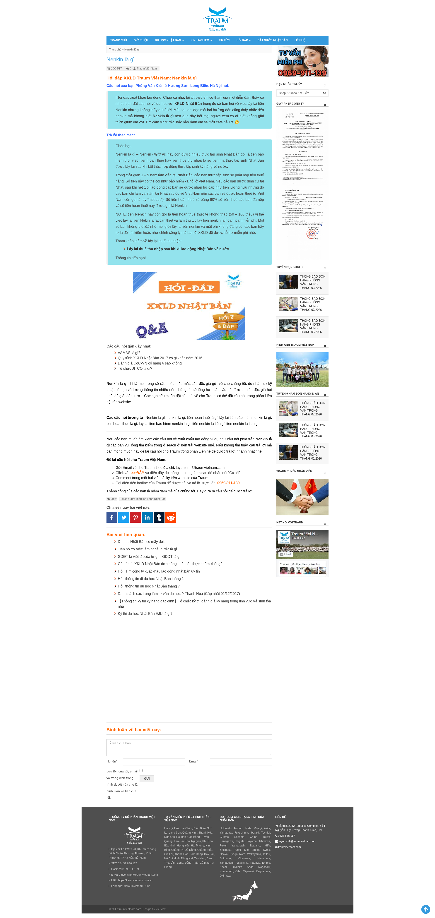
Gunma (224, 837)
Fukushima (241, 832)
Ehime (266, 862)
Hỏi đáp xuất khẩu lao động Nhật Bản (142, 499)
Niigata (240, 841)
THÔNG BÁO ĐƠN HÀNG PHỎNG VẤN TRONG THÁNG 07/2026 (312, 304)
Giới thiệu (141, 40)
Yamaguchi (227, 862)
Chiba (253, 837)
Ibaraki (255, 832)
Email (193, 761)
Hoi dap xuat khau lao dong (138, 97)
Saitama (239, 837)
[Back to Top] (424, 909)
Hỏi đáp (243, 40)
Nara (242, 854)
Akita (267, 828)
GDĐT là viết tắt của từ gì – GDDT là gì (149, 556)
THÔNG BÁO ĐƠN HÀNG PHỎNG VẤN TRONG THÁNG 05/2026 (312, 326)
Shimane (225, 858)
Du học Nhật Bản (168, 40)
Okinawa (225, 875)
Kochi (223, 867)
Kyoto (266, 849)
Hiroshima (263, 858)
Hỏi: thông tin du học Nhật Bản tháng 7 (149, 586)
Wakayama (254, 854)
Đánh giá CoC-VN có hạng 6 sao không (150, 363)
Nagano (255, 845)
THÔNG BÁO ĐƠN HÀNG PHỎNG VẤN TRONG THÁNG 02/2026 (312, 453)
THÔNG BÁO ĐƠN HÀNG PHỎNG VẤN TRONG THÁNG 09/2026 (312, 282)
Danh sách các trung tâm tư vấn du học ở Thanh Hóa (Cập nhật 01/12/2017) (179, 594)
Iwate (248, 828)
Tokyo (266, 837)
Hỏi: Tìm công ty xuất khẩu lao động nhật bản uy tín (159, 571)
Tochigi (265, 832)
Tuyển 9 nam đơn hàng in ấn (297, 393)
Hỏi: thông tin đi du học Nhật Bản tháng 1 (151, 579)
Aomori (238, 828)
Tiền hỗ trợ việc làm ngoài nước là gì (147, 549)
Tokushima (242, 862)
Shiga (256, 849)
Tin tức (224, 40)
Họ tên (111, 761)
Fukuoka (237, 867)
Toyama (252, 841)
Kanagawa (226, 841)
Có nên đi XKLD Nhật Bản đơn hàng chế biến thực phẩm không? (170, 564)
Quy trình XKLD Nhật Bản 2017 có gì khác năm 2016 (160, 358)
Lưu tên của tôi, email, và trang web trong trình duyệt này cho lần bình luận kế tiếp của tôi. (122, 784)
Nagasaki (264, 867)
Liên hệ (300, 40)
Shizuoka (225, 849)
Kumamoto (226, 871)
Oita (237, 871)
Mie (246, 849)
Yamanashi (238, 845)
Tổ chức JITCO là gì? (135, 368)
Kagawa (255, 862)
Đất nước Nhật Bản (273, 40)
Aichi (238, 849)
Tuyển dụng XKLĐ (289, 267)
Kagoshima (263, 871)
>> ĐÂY (137, 473)
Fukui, (223, 845)
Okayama (244, 858)
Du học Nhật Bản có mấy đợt (141, 542)
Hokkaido (226, 828)
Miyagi (258, 828)
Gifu (267, 845)
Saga (250, 867)
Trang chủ (118, 40)
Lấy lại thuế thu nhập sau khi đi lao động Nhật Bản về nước (178, 249)
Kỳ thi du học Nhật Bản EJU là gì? (145, 614)
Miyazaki (248, 871)
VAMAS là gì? (129, 353)
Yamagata (226, 832)
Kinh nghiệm (200, 40)
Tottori (266, 854)
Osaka (224, 854)
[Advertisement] (189, 668)
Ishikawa (264, 841)
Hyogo (234, 854)
